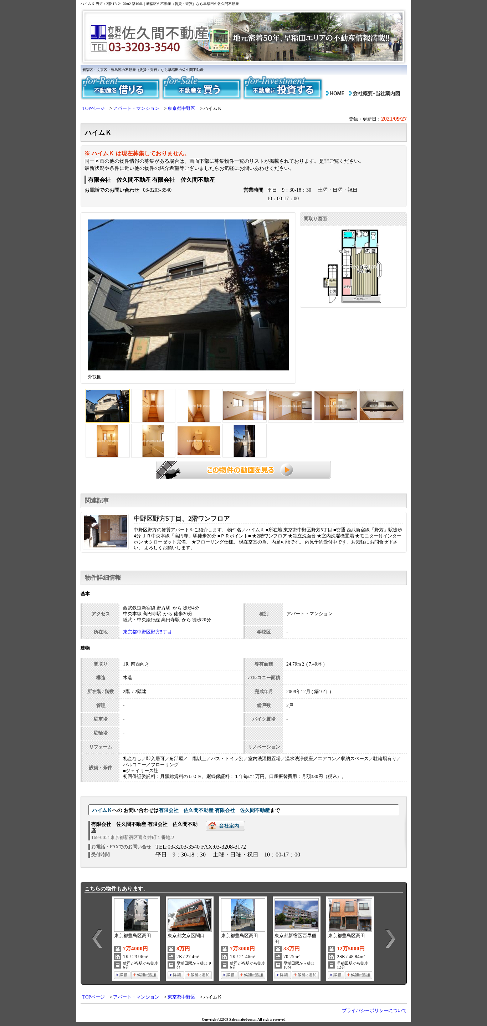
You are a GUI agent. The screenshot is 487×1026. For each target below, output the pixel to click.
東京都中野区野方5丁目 (147, 632)
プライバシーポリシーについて (374, 1010)
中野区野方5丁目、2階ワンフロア (182, 518)
